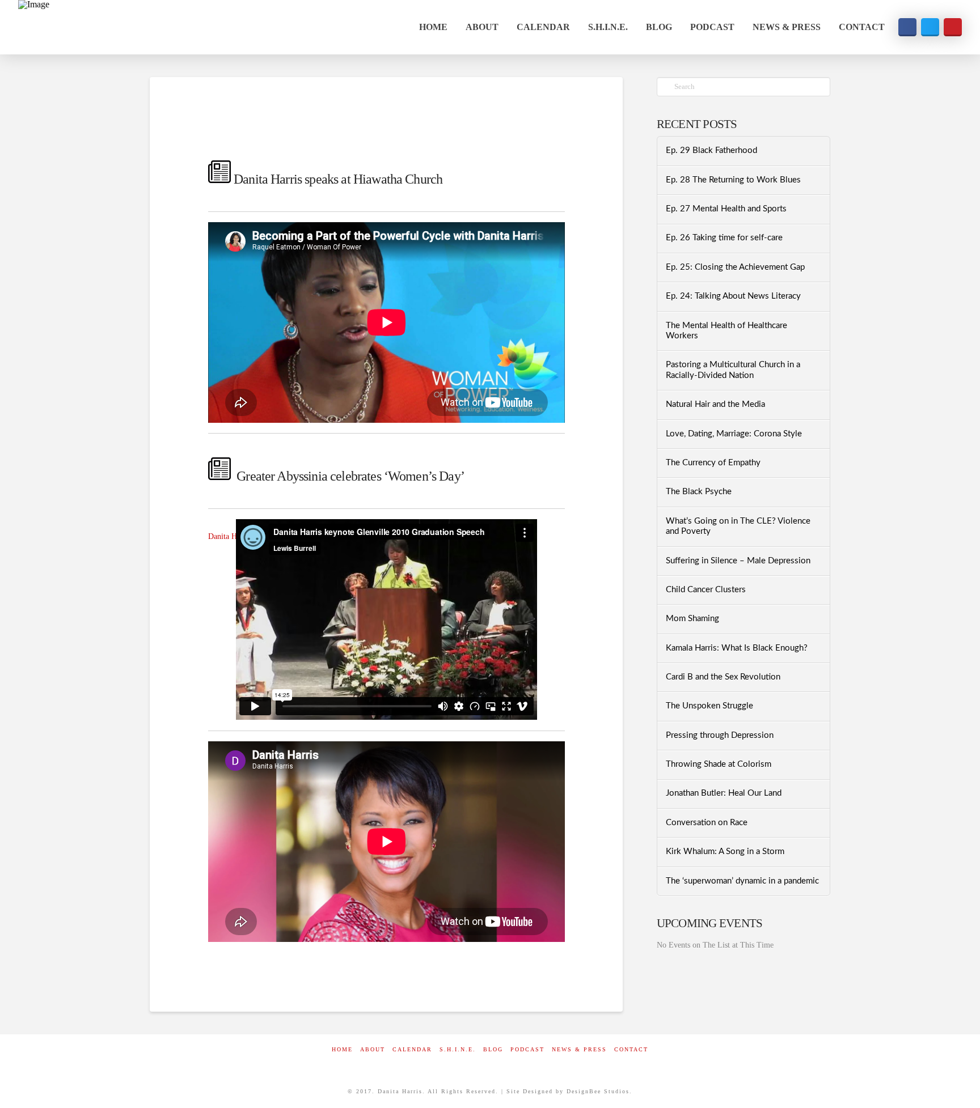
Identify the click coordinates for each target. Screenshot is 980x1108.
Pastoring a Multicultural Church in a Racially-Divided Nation (733, 370)
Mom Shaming (692, 618)
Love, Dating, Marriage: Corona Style (734, 434)
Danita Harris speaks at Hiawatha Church (338, 179)
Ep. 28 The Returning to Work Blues (733, 180)
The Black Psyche (699, 491)
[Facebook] (463, 1065)
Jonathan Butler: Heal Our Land (724, 793)
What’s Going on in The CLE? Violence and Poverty (738, 526)
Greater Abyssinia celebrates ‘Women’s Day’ (350, 476)
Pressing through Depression (720, 735)
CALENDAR (412, 1049)
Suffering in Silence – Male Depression (738, 561)
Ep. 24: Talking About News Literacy (733, 296)
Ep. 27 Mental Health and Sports (726, 209)
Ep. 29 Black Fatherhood (711, 150)
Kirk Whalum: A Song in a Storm (725, 851)
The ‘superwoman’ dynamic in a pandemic (742, 881)
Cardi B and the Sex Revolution (723, 677)
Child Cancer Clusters (706, 589)
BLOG (493, 1049)
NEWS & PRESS (579, 1049)
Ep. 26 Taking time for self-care (724, 238)
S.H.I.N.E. (458, 1049)
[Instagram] (516, 1065)
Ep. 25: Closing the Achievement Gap (735, 267)
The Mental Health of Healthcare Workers (726, 331)
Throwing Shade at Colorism (718, 764)
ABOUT (372, 1049)
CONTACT (631, 1049)
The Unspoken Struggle (709, 706)
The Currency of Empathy (713, 463)
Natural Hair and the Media (715, 404)
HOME (342, 1049)
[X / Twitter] (490, 1065)
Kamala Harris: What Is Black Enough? (737, 648)
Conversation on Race (706, 822)
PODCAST (527, 1049)
